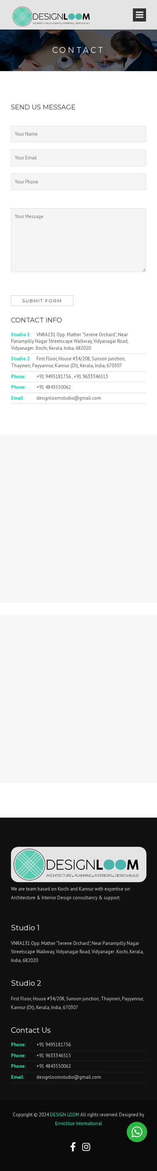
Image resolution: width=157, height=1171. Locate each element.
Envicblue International (78, 1123)
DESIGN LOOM (64, 1115)
